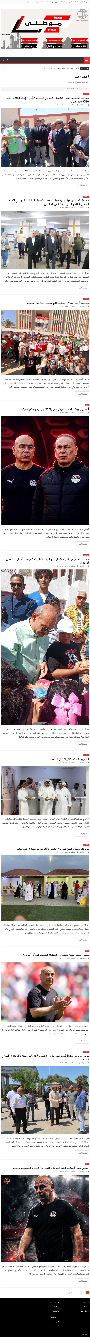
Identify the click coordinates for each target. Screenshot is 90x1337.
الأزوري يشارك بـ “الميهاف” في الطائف (70, 759)
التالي (70, 1293)
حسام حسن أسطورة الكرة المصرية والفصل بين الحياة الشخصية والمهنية (51, 1168)
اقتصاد (81, 2)
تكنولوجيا (71, 2)
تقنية (76, 2)
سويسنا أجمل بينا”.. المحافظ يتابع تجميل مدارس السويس (57, 303)
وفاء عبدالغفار (83, 105)
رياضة (61, 2)
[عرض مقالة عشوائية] (3, 60)
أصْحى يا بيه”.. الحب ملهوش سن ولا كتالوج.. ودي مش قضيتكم (54, 409)
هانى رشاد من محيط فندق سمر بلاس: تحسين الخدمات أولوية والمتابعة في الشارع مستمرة (45, 1057)
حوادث (66, 2)
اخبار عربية (85, 755)
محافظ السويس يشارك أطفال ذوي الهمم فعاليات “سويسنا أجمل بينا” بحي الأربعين (47, 561)
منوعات (28, 2)
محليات (42, 2)
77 (75, 1293)
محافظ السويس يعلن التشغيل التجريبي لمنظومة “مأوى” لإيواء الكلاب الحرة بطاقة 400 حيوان (47, 100)
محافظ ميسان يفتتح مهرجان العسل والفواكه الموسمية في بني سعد (53, 849)
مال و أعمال (55, 2)
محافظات (48, 2)
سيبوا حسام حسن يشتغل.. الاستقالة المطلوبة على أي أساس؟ (56, 955)
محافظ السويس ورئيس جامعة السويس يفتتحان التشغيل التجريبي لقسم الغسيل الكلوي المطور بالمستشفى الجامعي (49, 202)
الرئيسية (86, 2)
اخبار (87, 951)
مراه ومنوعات (35, 2)
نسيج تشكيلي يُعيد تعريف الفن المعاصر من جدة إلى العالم (62, 69)
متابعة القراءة (82, 185)
